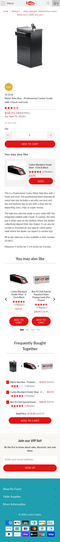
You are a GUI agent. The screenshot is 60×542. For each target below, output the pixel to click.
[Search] (48, 3)
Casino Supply (34, 514)
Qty (6, 129)
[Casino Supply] (30, 3)
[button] (11, 107)
